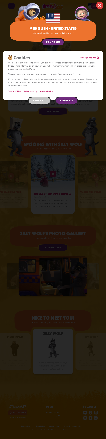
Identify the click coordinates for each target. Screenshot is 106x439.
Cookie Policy (46, 91)
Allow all (66, 100)
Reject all (39, 100)
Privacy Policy (30, 91)
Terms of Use (14, 91)
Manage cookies (88, 57)
